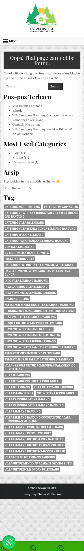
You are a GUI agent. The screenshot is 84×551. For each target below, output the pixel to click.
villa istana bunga (19, 393)
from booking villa (19, 259)
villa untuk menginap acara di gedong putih (38, 463)
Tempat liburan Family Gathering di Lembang (39, 359)
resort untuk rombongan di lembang (33, 323)
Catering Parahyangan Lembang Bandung (37, 241)
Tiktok (17, 110)
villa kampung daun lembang (27, 399)
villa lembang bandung (23, 411)
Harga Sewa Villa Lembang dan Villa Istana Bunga (37, 272)
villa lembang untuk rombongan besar (35, 451)
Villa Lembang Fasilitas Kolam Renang (34, 427)
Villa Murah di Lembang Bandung (30, 457)
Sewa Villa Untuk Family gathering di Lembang (40, 347)
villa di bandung (17, 375)
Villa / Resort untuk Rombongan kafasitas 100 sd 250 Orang (40, 367)
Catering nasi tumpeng (22, 207)
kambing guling (17, 299)
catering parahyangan (61, 207)
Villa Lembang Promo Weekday (28, 433)
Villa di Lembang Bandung (53, 387)
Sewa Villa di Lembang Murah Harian (32, 335)
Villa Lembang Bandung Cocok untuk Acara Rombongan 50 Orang (38, 419)
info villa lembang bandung (26, 280)
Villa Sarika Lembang (27, 106)
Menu (13, 41)
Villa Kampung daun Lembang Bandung (34, 405)
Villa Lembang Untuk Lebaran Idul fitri (34, 445)
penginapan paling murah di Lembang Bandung (40, 311)
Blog (15, 153)
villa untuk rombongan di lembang (32, 469)
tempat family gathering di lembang (32, 353)
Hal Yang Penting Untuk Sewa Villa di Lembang (40, 265)
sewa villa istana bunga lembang (30, 341)
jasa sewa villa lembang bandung (30, 293)
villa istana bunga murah (57, 393)
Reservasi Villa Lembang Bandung (30, 317)
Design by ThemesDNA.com (42, 494)
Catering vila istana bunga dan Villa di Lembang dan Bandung (41, 214)
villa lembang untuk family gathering (34, 439)
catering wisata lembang (24, 234)
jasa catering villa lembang (26, 287)
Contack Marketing (26, 124)
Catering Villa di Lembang (24, 222)
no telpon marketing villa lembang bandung (39, 305)
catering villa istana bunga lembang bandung (40, 228)
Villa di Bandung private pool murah (32, 381)
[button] (9, 542)
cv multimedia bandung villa (27, 253)
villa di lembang (17, 387)
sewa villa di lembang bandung (28, 329)
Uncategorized (23, 162)
